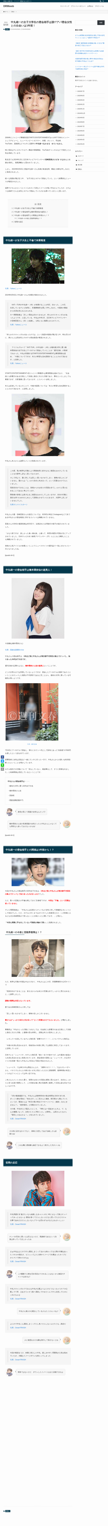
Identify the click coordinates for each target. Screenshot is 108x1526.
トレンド (81, 160)
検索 (100, 22)
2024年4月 (80, 139)
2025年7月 (80, 91)
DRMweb (8, 6)
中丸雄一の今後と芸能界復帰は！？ (30, 218)
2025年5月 (80, 100)
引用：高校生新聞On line (14, 650)
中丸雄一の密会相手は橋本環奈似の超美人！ (31, 212)
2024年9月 (80, 117)
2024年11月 (81, 113)
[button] (2, 757)
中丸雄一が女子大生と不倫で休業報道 (28, 208)
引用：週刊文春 (32, 744)
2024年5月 (80, 135)
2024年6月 (80, 131)
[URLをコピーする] (2, 769)
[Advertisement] (38, 49)
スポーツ (81, 156)
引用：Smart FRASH (18, 1119)
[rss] (100, 1)
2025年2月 (80, 104)
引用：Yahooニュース (13, 288)
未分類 (80, 165)
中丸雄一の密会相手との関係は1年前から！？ (31, 215)
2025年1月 (80, 109)
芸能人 (7, 29)
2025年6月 (80, 95)
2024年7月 (80, 126)
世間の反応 (18, 222)
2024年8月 (80, 122)
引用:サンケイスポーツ (18, 504)
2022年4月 (80, 144)
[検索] (103, 1)
